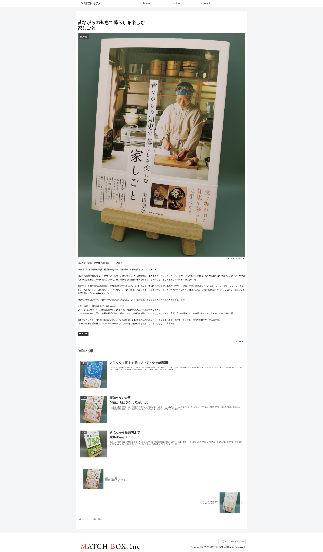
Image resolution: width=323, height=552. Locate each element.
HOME (84, 333)
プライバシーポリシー (232, 541)
